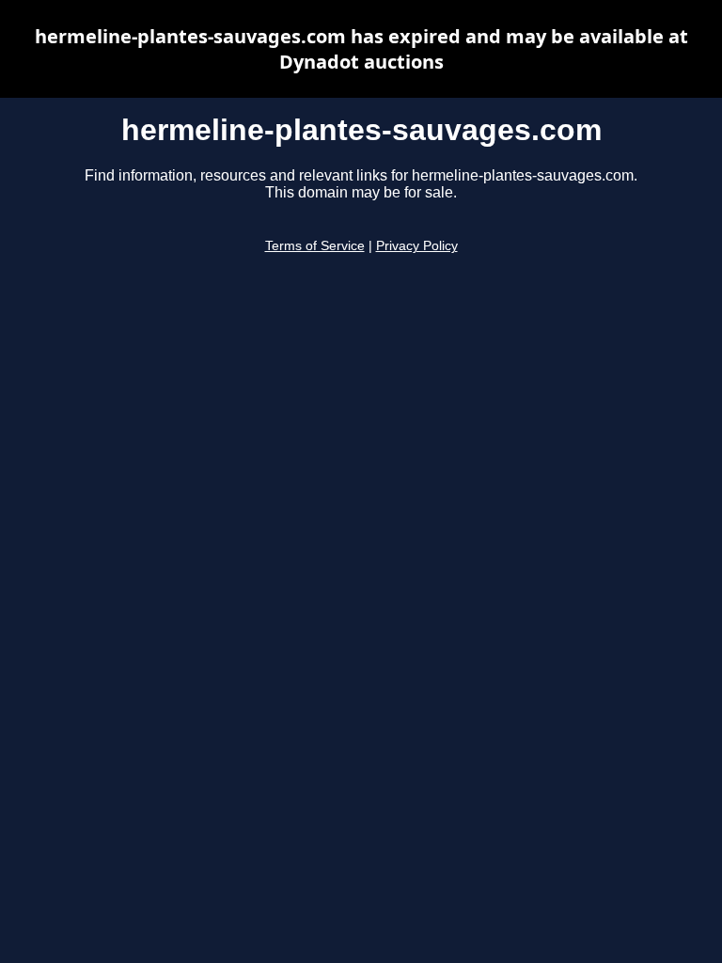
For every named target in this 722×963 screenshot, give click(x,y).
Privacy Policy (417, 246)
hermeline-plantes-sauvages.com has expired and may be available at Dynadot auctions (361, 49)
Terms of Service (315, 246)
